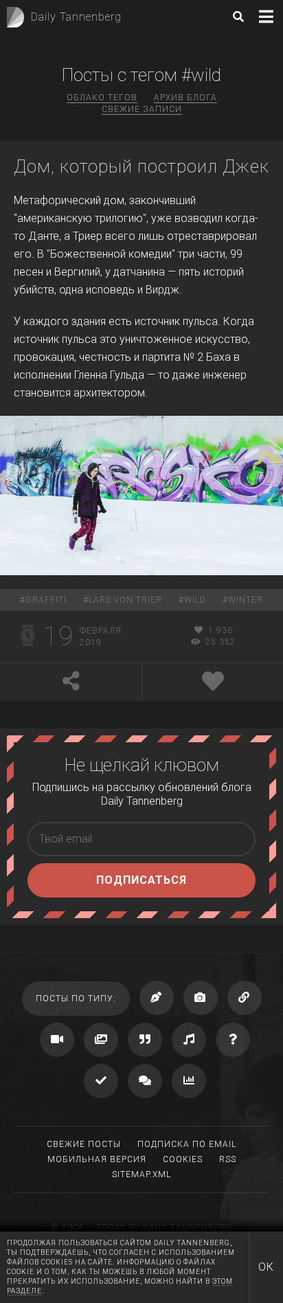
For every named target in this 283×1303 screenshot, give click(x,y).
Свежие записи (142, 109)
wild (195, 600)
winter (245, 600)
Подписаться (141, 880)
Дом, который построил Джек (141, 166)
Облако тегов (102, 97)
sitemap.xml (141, 1174)
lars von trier (125, 600)
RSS (227, 1159)
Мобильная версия (96, 1159)
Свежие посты (84, 1144)
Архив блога (185, 97)
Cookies (183, 1159)
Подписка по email (186, 1144)
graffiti (46, 600)
